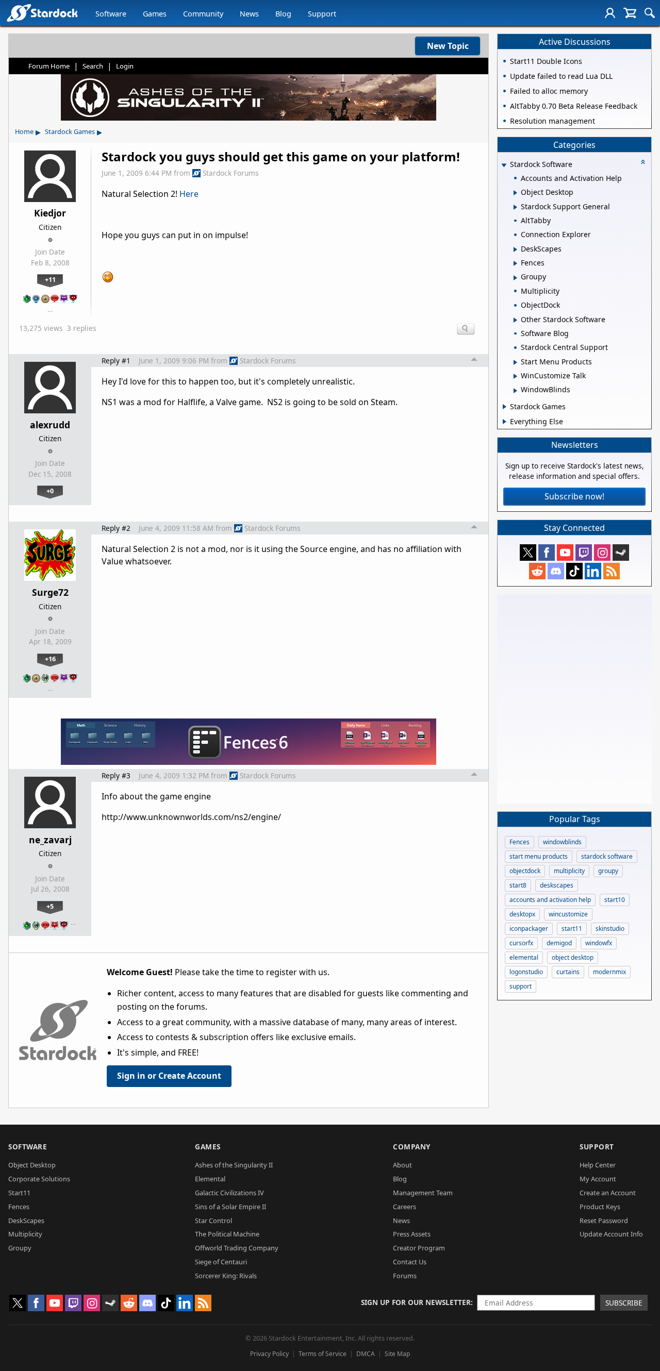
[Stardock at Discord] (556, 571)
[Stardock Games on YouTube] (565, 552)
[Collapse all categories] (643, 162)
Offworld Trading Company (236, 1247)
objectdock (524, 870)
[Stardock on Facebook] (546, 552)
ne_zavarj (50, 839)
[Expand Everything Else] (504, 421)
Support (322, 14)
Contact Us (409, 1261)
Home (24, 131)
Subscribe (623, 1303)
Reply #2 (116, 528)
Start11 (19, 1192)
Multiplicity (25, 1234)
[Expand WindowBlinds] (515, 390)
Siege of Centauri (221, 1261)
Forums (405, 1275)
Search (92, 66)
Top (474, 360)
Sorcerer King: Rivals (226, 1275)
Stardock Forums (231, 173)
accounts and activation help (550, 899)
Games (155, 14)
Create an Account (608, 1192)
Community (203, 14)
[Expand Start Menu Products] (515, 362)
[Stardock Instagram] (602, 552)
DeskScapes (26, 1220)
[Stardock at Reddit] (537, 571)
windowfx (598, 943)
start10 (614, 899)
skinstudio (610, 928)
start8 (517, 885)
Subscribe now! (574, 496)
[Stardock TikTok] (574, 571)
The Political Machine (227, 1234)
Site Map (397, 1353)
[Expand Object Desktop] (515, 192)
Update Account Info (611, 1234)
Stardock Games (70, 131)
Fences (519, 842)
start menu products (538, 856)
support (520, 986)
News (249, 14)
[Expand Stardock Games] (504, 406)
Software (110, 14)
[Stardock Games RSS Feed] (611, 571)
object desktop (572, 957)
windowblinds (562, 842)
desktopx (522, 914)
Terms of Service (322, 1353)
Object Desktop (32, 1164)
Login (125, 66)
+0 (50, 490)
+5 (50, 906)
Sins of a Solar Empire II (230, 1206)
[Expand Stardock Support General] (515, 207)
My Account (598, 1178)
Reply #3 (116, 775)
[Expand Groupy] (515, 277)
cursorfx (521, 943)
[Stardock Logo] (42, 12)
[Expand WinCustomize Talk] (515, 376)
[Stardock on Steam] (621, 552)
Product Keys (600, 1206)
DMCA (365, 1353)
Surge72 (50, 592)
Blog (283, 14)
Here (189, 193)
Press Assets (412, 1234)
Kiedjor (50, 213)
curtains (568, 971)
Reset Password (604, 1220)
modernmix (609, 971)
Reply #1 (116, 360)
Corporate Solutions (39, 1178)
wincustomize (568, 914)
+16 (50, 658)
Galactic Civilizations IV (229, 1192)
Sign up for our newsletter (416, 1302)
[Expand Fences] (515, 263)
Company (412, 1146)
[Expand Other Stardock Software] (515, 320)
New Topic (448, 46)
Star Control (213, 1220)
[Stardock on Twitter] (528, 552)
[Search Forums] (650, 13)
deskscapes (556, 885)
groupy (608, 870)
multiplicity (569, 870)
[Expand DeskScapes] (515, 249)
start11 (572, 928)
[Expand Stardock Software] (503, 165)
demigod (559, 943)
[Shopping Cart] (629, 13)
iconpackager (528, 928)
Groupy (19, 1247)
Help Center (598, 1164)
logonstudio (526, 971)
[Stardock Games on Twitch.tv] (583, 552)
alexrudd (50, 425)
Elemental (210, 1178)
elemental (523, 957)
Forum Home (49, 66)
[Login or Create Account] (610, 13)
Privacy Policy (269, 1353)
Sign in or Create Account (169, 1075)
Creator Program (419, 1247)
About (402, 1164)
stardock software (607, 856)
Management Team (423, 1192)
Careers (404, 1206)
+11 (50, 279)
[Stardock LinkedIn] (593, 571)
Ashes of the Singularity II (234, 1164)
